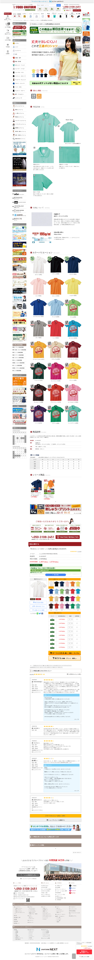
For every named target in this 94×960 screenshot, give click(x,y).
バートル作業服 (46, 931)
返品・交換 (45, 892)
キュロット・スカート (60, 914)
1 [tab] (55, 501)
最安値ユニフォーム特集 (18, 263)
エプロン (30, 906)
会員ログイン (59, 896)
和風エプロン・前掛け (33, 913)
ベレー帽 (58, 920)
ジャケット (31, 920)
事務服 (17, 935)
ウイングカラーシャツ (47, 916)
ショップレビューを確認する (56, 820)
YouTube (73, 892)
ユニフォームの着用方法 (18, 341)
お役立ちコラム (73, 915)
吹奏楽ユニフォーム (17, 186)
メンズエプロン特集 (17, 294)
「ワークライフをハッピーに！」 (40, 1)
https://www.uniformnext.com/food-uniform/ (24, 896)
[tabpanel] (36, 488)
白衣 (16, 915)
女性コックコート (19, 911)
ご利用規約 (58, 899)
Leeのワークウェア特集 (18, 309)
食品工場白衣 (16, 155)
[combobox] (47, 5)
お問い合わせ (77, 10)
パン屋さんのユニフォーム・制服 (38, 665)
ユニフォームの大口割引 (18, 385)
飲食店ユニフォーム (19, 937)
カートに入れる (65, 653)
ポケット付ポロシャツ (48, 667)
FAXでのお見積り (46, 890)
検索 (58, 5)
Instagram (73, 890)
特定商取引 (58, 892)
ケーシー (31, 933)
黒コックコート (18, 909)
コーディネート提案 (17, 394)
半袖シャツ (45, 908)
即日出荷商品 (72, 910)
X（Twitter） (74, 885)
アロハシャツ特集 (17, 240)
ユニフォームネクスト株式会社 (29, 878)
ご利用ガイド (59, 885)
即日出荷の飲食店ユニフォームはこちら (19, 37)
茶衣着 (16, 921)
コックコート (17, 906)
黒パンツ (58, 908)
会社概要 (58, 887)
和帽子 (58, 921)
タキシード (31, 922)
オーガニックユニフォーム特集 (19, 286)
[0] (86, 17)
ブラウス (44, 919)
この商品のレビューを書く (74, 674)
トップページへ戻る (60, 894)
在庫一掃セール (16, 324)
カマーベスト (31, 918)
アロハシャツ (45, 912)
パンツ (57, 906)
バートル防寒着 (46, 932)
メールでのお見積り (47, 889)
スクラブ (31, 932)
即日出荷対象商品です (36, 565)
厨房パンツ (59, 912)
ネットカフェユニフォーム (66, 665)
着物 (16, 919)
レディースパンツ (60, 911)
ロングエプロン (32, 908)
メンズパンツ (59, 909)
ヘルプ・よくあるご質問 (61, 890)
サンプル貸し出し (46, 894)
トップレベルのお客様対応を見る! (27, 875)
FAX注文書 (45, 887)
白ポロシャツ (60, 667)
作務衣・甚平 (17, 917)
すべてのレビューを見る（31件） (56, 815)
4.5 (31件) (79, 551)
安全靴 (30, 937)
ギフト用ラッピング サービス (19, 403)
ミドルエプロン (32, 909)
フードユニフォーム (27, 867)
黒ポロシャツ (55, 667)
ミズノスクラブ (45, 933)
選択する (84, 952)
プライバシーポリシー (61, 889)
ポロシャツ (42, 667)
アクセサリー (72, 906)
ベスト (30, 915)
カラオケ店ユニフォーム (57, 665)
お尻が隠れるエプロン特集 (18, 271)
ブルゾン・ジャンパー (18, 317)
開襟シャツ (45, 911)
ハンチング (59, 919)
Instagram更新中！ (17, 332)
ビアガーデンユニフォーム (18, 248)
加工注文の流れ (39, 602)
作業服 (17, 931)
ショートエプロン (32, 911)
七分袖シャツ (45, 909)
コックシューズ (73, 908)
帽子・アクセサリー (60, 916)
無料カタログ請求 (46, 896)
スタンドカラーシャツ (47, 915)
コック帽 (58, 917)
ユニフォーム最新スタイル (18, 278)
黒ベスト (31, 917)
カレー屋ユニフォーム (49, 665)
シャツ (44, 906)
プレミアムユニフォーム (18, 171)
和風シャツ (17, 923)
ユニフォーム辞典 (46, 938)
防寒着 (17, 932)
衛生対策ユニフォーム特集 (18, 301)
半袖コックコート (19, 908)
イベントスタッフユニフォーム (19, 255)
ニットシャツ (45, 917)
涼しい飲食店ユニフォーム (18, 232)
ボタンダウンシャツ (47, 913)
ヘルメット (31, 939)
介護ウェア (18, 936)
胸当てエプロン (32, 912)
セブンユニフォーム (46, 936)
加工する (65, 658)
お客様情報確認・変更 (61, 898)
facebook (73, 888)
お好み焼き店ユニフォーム (34, 667)
